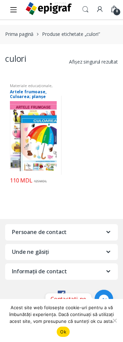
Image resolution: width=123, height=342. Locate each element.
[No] (114, 320)
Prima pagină (19, 34)
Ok (63, 331)
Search (85, 9)
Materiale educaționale (31, 85)
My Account (100, 9)
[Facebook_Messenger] (104, 298)
